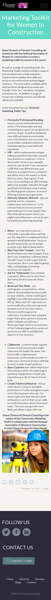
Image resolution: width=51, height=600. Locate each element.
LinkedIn (18, 482)
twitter (6, 532)
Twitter (4, 482)
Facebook (11, 482)
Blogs (18, 582)
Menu (44, 5)
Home (10, 579)
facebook (16, 532)
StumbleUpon (31, 482)
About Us (24, 579)
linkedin (26, 532)
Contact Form (21, 561)
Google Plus (24, 482)
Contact (31, 582)
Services (39, 579)
